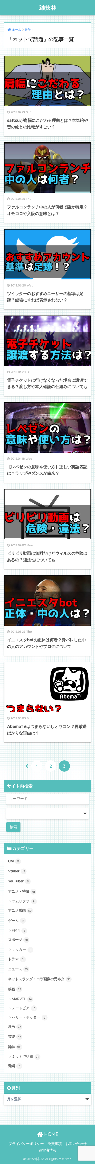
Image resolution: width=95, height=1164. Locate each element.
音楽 (14, 1066)
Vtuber (16, 871)
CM (13, 861)
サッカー (21, 949)
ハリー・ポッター (28, 1017)
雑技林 (48, 7)
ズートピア (23, 1008)
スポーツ (18, 940)
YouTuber (18, 881)
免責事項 (55, 1144)
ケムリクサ (24, 901)
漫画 (14, 1026)
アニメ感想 (20, 910)
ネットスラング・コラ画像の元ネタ (39, 979)
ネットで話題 (25, 1056)
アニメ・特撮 (21, 891)
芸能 (14, 1036)
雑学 (14, 1047)
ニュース (18, 969)
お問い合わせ (76, 1144)
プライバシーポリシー (26, 1144)
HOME (50, 1134)
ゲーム (16, 921)
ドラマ (16, 959)
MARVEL (22, 999)
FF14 (18, 930)
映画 (14, 989)
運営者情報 (48, 1150)
